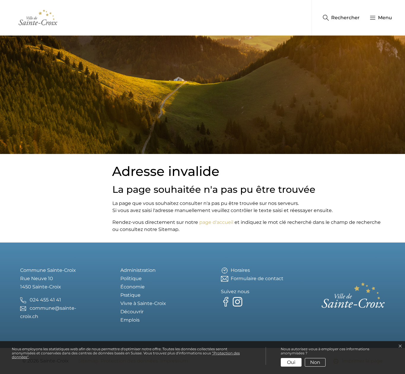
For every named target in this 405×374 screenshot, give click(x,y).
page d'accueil (216, 222)
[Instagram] (239, 301)
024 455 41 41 (45, 300)
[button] (377, 17)
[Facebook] (227, 301)
